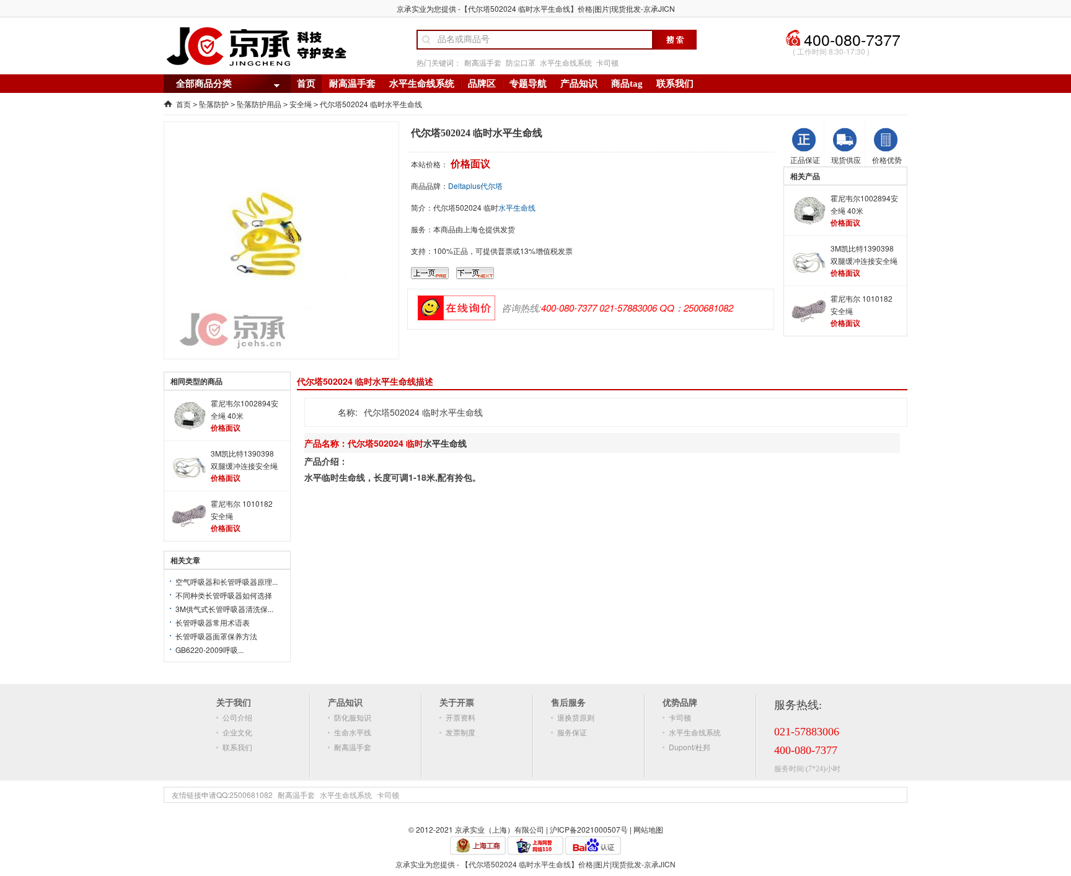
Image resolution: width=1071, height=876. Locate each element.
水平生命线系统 (566, 62)
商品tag (627, 84)
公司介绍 (237, 717)
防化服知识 (352, 717)
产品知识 (578, 84)
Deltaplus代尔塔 (475, 185)
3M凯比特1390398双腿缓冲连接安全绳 (864, 254)
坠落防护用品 (259, 104)
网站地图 (648, 829)
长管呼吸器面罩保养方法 (216, 636)
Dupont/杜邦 (689, 747)
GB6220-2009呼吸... (209, 649)
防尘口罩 (521, 62)
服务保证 (572, 732)
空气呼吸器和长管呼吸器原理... (226, 581)
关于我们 (233, 702)
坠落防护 (214, 104)
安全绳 (300, 104)
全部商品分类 (204, 84)
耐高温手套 (482, 62)
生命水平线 (352, 732)
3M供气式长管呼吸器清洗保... (224, 608)
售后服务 (568, 702)
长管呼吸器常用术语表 (212, 622)
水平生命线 (517, 207)
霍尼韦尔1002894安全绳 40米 (864, 204)
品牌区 (482, 84)
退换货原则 (575, 717)
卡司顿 (607, 62)
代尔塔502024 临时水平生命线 (371, 104)
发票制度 (460, 732)
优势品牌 (680, 702)
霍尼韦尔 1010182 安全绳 (861, 304)
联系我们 (675, 84)
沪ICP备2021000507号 (589, 829)
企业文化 (237, 732)
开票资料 (460, 717)
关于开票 (456, 702)
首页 (306, 84)
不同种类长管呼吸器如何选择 (223, 595)
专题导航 (528, 84)
